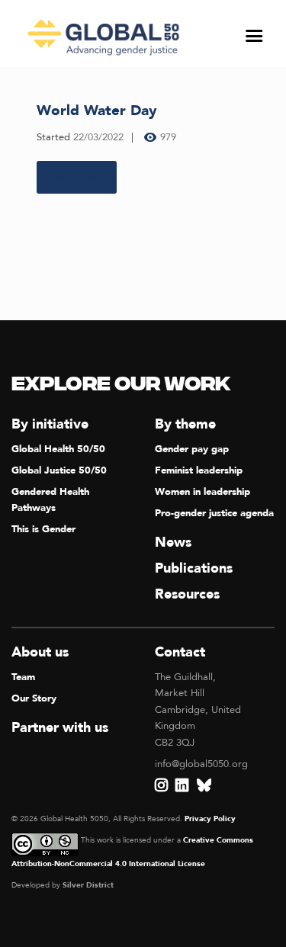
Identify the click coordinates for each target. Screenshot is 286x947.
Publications (194, 568)
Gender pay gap (192, 449)
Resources (187, 594)
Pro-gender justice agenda (214, 513)
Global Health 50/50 (58, 449)
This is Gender (43, 529)
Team (23, 677)
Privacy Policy (210, 819)
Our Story (33, 698)
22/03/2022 (98, 137)
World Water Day (97, 110)
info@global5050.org (201, 764)
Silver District (88, 885)
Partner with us (59, 727)
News (173, 542)
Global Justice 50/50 (59, 470)
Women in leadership (202, 492)
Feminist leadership (199, 470)
